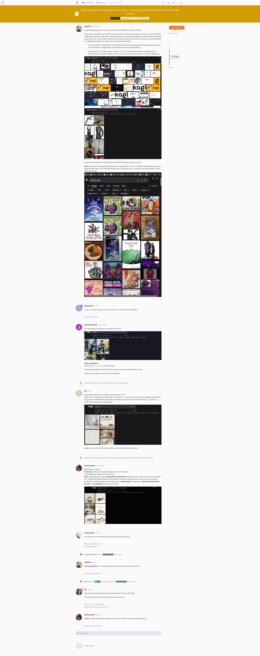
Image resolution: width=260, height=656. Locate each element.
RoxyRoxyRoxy (92, 566)
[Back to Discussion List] (2, 2)
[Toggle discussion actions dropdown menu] (182, 27)
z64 (88, 619)
